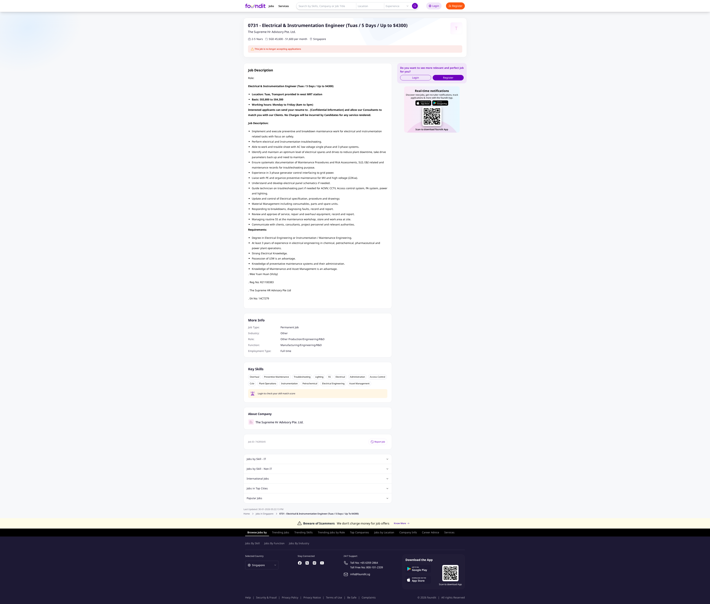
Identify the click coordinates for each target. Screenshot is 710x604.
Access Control (377, 376)
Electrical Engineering (333, 383)
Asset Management (359, 383)
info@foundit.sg (360, 574)
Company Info (408, 532)
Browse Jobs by (257, 532)
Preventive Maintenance (276, 376)
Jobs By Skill (252, 543)
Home (247, 513)
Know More (400, 523)
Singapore (319, 39)
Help (248, 597)
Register (457, 6)
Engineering (310, 339)
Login (435, 6)
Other (284, 333)
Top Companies (359, 532)
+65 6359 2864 (369, 562)
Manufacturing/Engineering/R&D (301, 345)
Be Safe (351, 597)
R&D (321, 339)
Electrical (340, 376)
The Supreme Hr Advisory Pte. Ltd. (272, 32)
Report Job (379, 441)
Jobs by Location (384, 532)
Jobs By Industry (299, 543)
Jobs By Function (274, 543)
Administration (357, 376)
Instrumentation (289, 383)
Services (283, 6)
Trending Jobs (280, 532)
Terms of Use (334, 597)
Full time (285, 351)
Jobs (271, 6)
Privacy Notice (312, 597)
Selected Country (254, 556)
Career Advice (430, 532)
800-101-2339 (374, 567)
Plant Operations (267, 383)
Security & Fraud (266, 597)
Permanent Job (289, 327)
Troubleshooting (302, 376)
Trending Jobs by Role (331, 532)
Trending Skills (303, 532)
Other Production (291, 339)
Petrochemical (309, 383)
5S (329, 376)
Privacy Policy (290, 597)
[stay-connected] (300, 563)
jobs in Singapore (264, 513)
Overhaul (254, 376)
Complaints (369, 597)
